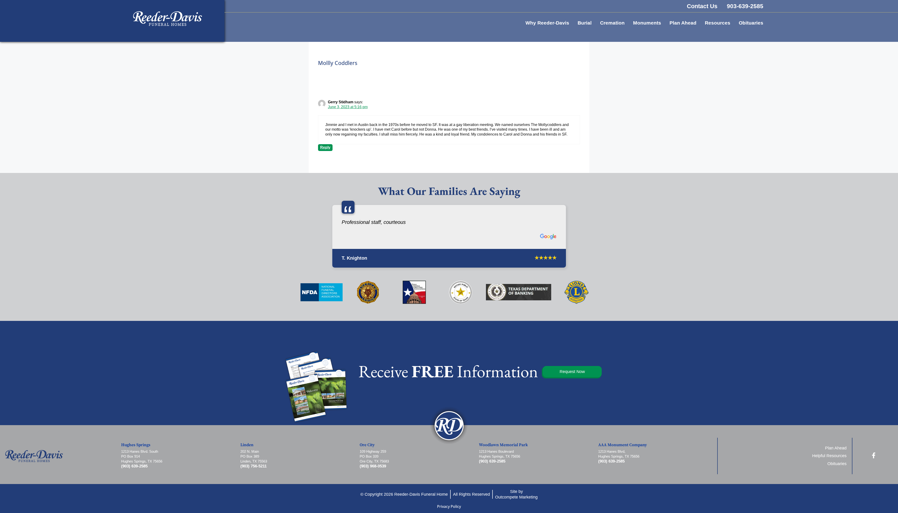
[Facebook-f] (874, 453)
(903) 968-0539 (373, 464)
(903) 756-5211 (253, 464)
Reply (325, 147)
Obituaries (751, 22)
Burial (585, 22)
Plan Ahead (683, 22)
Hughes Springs (135, 442)
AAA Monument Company (622, 442)
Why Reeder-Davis (547, 22)
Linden (246, 442)
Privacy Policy (449, 504)
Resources (717, 22)
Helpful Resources (829, 453)
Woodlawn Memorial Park (503, 442)
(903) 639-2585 (134, 464)
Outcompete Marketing (516, 494)
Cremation (612, 22)
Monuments (647, 22)
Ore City (367, 442)
